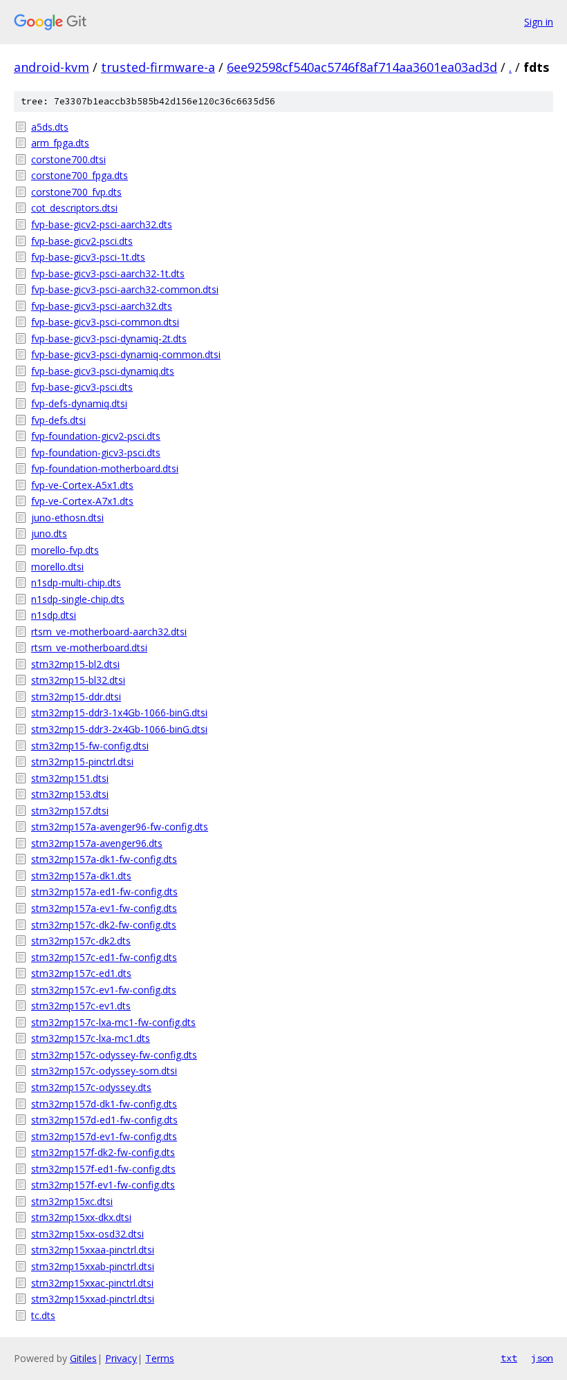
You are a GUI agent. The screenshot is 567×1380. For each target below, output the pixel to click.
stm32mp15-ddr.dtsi (76, 696)
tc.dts (43, 1315)
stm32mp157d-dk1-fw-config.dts (104, 1103)
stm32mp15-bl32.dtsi (78, 680)
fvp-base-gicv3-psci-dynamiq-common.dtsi (126, 354)
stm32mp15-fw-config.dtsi (90, 745)
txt (509, 1358)
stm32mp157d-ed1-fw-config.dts (104, 1119)
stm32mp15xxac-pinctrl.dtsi (92, 1282)
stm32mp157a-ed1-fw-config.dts (104, 891)
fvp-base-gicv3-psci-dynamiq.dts (102, 370)
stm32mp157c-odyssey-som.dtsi (104, 1070)
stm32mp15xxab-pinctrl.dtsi (92, 1266)
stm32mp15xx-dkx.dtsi (81, 1217)
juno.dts (49, 533)
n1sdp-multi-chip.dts (76, 582)
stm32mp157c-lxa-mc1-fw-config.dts (113, 1022)
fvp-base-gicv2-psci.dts (82, 241)
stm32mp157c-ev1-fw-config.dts (103, 989)
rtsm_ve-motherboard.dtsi (89, 647)
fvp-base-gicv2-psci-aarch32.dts (101, 224)
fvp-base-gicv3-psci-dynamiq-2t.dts (109, 338)
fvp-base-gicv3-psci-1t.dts (88, 256)
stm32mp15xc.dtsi (72, 1201)
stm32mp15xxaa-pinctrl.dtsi (92, 1249)
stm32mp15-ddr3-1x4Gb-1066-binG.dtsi (119, 712)
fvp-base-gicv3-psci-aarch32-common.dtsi (125, 289)
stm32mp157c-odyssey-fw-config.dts (114, 1054)
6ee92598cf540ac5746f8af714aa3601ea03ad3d (362, 67)
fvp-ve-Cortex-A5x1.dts (82, 485)
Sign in (538, 21)
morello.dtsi (57, 566)
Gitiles (83, 1358)
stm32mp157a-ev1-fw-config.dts (104, 908)
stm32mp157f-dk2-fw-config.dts (103, 1152)
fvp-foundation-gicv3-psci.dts (95, 452)
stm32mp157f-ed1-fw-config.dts (103, 1168)
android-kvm (51, 67)
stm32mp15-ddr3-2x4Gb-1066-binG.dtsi (119, 729)
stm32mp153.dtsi (70, 794)
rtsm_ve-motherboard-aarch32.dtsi (109, 631)
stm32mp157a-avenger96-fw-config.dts (119, 826)
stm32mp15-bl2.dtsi (75, 664)
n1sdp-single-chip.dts (77, 599)
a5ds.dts (49, 126)
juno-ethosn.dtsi (67, 517)
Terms (159, 1358)
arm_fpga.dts (60, 142)
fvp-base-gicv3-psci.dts (82, 386)
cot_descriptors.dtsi (74, 207)
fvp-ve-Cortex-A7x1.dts (82, 500)
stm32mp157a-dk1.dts (81, 875)
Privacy (121, 1358)
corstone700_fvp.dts (76, 191)
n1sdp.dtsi (53, 615)
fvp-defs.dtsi (58, 420)
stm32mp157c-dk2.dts (81, 940)
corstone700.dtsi (68, 159)
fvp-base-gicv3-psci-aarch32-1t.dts (108, 273)
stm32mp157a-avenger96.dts (96, 843)
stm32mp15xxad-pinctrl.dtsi (92, 1298)
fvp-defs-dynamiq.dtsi (79, 403)
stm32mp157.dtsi (70, 810)
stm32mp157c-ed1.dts (81, 973)
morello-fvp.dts (65, 550)
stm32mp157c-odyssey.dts (91, 1087)
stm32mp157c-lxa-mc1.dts (90, 1038)
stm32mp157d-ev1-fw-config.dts (104, 1136)
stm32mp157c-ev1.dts (81, 1005)
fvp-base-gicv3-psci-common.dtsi (105, 321)
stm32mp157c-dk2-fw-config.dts (103, 924)
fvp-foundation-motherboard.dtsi (104, 468)
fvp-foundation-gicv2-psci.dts (95, 435)
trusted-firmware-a (158, 67)
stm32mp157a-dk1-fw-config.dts (104, 859)
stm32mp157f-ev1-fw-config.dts (103, 1184)
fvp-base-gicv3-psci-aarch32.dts (101, 306)
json (542, 1358)
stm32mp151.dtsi (70, 778)
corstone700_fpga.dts (79, 175)
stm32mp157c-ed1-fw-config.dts (104, 957)
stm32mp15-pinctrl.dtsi (82, 761)
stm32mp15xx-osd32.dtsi (87, 1233)
